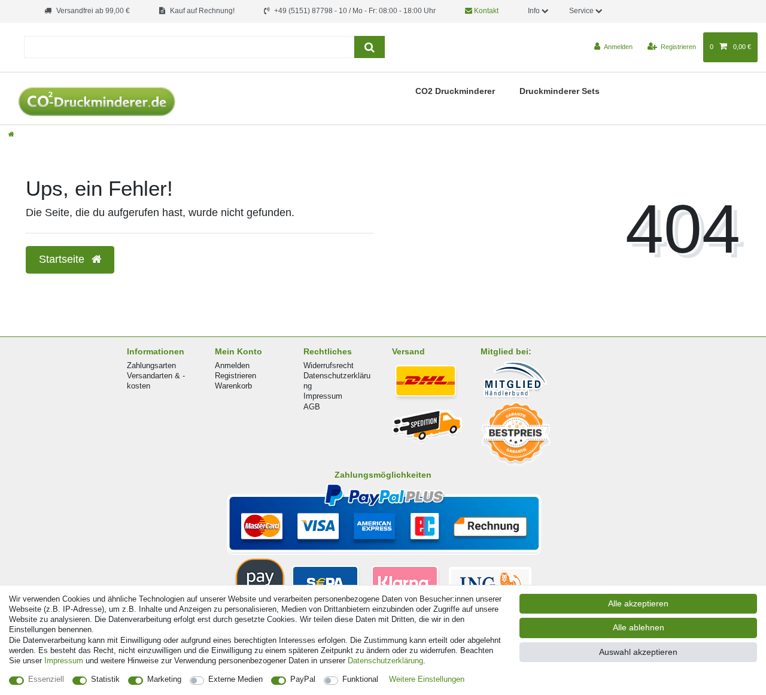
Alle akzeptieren (638, 603)
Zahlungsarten (151, 365)
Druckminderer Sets (559, 91)
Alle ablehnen (638, 627)
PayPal (302, 679)
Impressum (322, 395)
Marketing (164, 679)
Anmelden (232, 365)
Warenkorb (233, 385)
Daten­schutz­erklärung (385, 660)
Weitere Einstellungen (426, 679)
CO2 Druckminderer (455, 91)
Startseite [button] (63, 259)
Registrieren (235, 375)
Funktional (360, 679)
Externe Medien (235, 679)
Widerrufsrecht (328, 365)
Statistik (105, 679)
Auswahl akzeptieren (638, 652)
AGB (311, 406)
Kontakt (485, 11)
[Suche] (369, 47)
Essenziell (46, 679)
